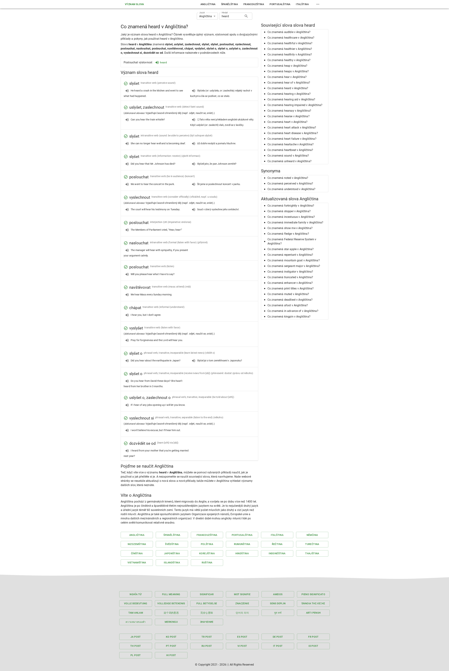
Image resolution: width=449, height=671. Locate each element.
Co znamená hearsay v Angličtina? (289, 110)
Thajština (312, 553)
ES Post (242, 636)
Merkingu (171, 621)
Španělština (229, 4)
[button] (294, 32)
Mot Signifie (242, 594)
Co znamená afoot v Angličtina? (287, 305)
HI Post (171, 655)
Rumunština (242, 544)
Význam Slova (134, 4)
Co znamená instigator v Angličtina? (290, 271)
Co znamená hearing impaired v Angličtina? (294, 105)
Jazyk (202, 12)
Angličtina (208, 4)
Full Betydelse (206, 603)
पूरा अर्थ (277, 612)
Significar (207, 594)
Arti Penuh (313, 612)
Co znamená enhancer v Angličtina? (290, 283)
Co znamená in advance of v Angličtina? (292, 311)
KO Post (171, 636)
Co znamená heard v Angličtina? (287, 88)
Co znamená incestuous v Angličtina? (291, 217)
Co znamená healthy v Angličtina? (288, 60)
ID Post (313, 645)
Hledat (225, 12)
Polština (207, 544)
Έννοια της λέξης (313, 603)
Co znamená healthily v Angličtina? (289, 54)
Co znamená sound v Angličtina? (288, 155)
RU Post (207, 645)
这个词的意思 (171, 612)
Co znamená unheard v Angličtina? (289, 161)
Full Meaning (171, 594)
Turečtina (312, 544)
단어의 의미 (242, 612)
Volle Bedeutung (135, 603)
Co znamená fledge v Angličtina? (288, 233)
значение (206, 621)
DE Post (278, 636)
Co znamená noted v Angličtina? (287, 178)
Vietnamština (137, 562)
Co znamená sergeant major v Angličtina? (293, 266)
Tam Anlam (135, 612)
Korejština (207, 553)
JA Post (135, 636)
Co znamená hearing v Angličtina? (289, 93)
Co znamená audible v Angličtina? (288, 32)
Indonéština (277, 553)
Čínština (137, 553)
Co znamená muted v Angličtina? (288, 294)
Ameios (277, 594)
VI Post (242, 645)
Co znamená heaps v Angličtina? (288, 71)
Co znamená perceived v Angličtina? (290, 183)
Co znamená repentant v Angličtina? (290, 254)
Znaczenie (242, 603)
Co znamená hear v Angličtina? (287, 77)
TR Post (207, 636)
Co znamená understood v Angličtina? (291, 189)
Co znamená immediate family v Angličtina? (295, 222)
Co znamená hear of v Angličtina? (288, 82)
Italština (302, 4)
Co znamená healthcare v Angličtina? (290, 37)
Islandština (172, 562)
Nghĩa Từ (136, 594)
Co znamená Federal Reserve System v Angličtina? (291, 241)
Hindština (242, 553)
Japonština (172, 553)
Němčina (312, 535)
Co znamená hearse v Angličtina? (288, 116)
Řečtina (277, 544)
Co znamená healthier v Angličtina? (289, 49)
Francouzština (253, 4)
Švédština (172, 544)
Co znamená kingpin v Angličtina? (288, 316)
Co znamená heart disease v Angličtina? (292, 133)
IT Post (278, 645)
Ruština (207, 562)
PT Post (171, 645)
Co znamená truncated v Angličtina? (290, 277)
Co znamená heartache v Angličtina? (290, 144)
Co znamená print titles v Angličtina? (290, 288)
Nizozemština (137, 544)
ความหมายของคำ (136, 621)
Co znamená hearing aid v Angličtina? (291, 99)
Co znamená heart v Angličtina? (287, 122)
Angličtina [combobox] (205, 16)
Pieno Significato (313, 594)
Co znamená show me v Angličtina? (290, 228)
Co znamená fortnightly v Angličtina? (290, 205)
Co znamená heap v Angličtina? (287, 65)
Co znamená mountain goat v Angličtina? (293, 260)
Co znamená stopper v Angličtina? (289, 211)
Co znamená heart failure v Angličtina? (291, 138)
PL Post (135, 655)
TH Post (135, 645)
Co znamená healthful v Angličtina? (289, 43)
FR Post (313, 636)
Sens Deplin (278, 603)
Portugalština (280, 4)
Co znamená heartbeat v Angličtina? (290, 150)
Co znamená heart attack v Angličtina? (291, 127)
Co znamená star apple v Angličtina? (290, 249)
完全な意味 (206, 612)
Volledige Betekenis (171, 603)
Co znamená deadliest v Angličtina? (290, 299)
